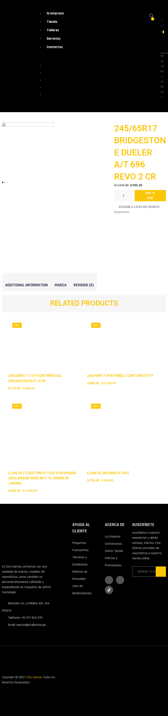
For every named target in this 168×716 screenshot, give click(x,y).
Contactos (55, 47)
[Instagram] (120, 580)
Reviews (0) (84, 285)
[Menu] (40, 56)
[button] (136, 207)
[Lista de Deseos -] (150, 21)
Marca (61, 285)
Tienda (52, 21)
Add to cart (150, 195)
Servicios (53, 38)
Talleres (53, 30)
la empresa (55, 13)
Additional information (26, 285)
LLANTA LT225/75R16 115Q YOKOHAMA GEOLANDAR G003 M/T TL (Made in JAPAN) (42, 478)
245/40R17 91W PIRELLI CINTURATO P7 (120, 375)
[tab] (26, 285)
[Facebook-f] (109, 580)
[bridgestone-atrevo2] (28, 148)
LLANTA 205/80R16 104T (108, 473)
